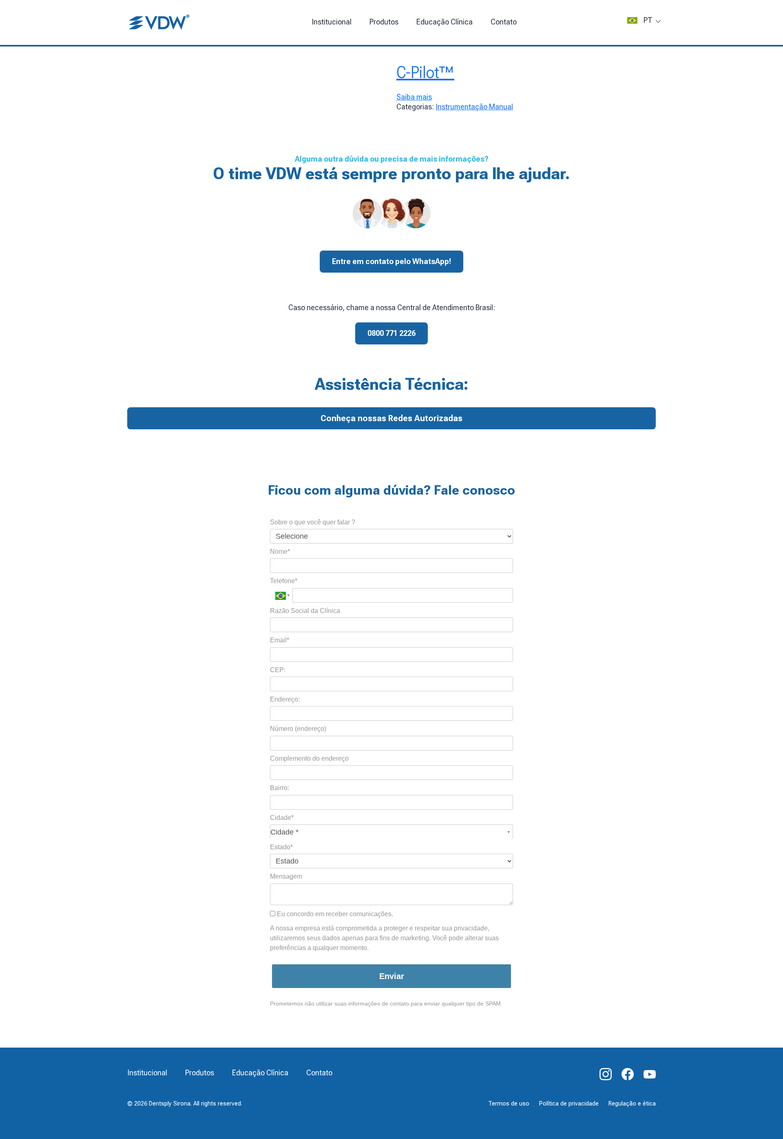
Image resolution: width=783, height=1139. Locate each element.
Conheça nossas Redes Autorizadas (391, 418)
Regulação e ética (632, 1103)
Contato (504, 22)
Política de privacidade (569, 1103)
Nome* (280, 551)
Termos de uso (508, 1103)
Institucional (332, 22)
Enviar (391, 976)
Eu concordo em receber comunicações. (334, 913)
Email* (279, 640)
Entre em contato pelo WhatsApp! (391, 261)
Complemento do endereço (309, 758)
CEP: (277, 669)
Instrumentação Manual (474, 106)
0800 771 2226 (391, 333)
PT (648, 20)
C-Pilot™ (425, 72)
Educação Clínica (260, 1072)
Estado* (281, 847)
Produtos (383, 22)
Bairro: (279, 787)
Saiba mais (414, 97)
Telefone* (283, 580)
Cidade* (282, 817)
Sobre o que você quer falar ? (312, 522)
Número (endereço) (298, 728)
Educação (444, 22)
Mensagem (286, 876)
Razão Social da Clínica (305, 610)
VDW (159, 22)
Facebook (628, 1074)
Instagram (605, 1074)
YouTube (650, 1074)
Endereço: (285, 699)
